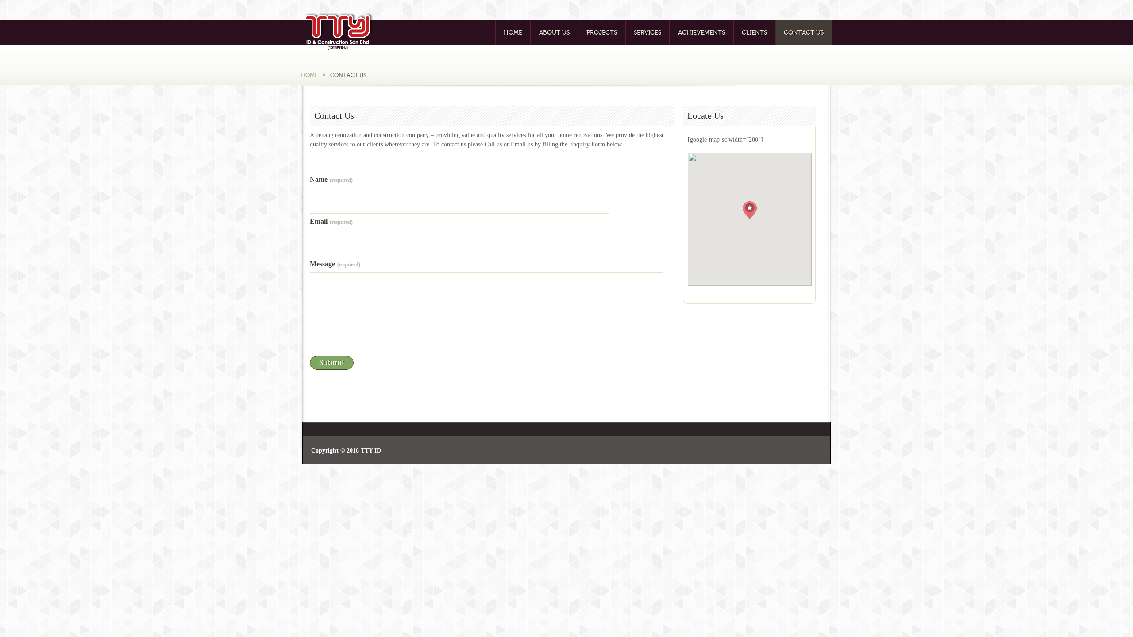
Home (513, 32)
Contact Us (804, 32)
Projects (601, 32)
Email (331, 221)
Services (647, 32)
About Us (554, 32)
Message (335, 264)
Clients (754, 32)
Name (331, 179)
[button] (750, 210)
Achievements (701, 32)
